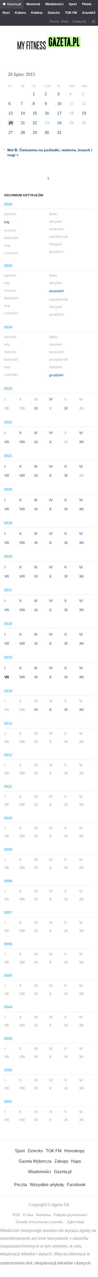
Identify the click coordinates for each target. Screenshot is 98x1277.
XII (81, 442)
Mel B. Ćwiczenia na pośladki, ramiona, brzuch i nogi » (49, 152)
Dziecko (54, 13)
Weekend (33, 4)
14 (23, 113)
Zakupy (61, 1161)
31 (59, 132)
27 (10, 132)
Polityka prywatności (70, 1215)
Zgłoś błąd (75, 1222)
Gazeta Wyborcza (35, 1161)
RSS (16, 1215)
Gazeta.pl (14, 4)
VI (81, 433)
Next (6, 13)
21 (23, 123)
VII (6, 442)
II (20, 433)
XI (66, 408)
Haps (76, 1161)
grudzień (56, 375)
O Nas (28, 1215)
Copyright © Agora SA (49, 1205)
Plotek (86, 4)
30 (47, 132)
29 (35, 132)
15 (35, 113)
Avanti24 (88, 13)
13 (10, 113)
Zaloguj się (79, 21)
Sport (73, 4)
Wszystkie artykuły (47, 1184)
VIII (22, 442)
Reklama (43, 1215)
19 (84, 113)
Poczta (54, 21)
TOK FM (71, 13)
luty (7, 222)
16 (47, 113)
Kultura (20, 13)
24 (59, 123)
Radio (64, 21)
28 (23, 132)
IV (51, 399)
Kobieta (37, 13)
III (35, 433)
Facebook (76, 1184)
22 (35, 123)
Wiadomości (54, 4)
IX (36, 408)
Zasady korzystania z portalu (39, 1222)
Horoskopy (74, 1151)
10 (59, 103)
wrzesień (56, 291)
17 (59, 113)
